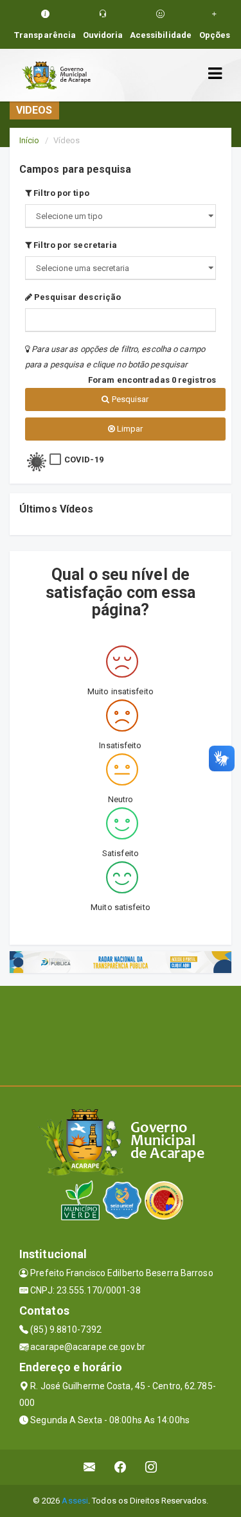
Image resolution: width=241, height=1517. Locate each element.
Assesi (75, 1500)
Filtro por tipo (60, 193)
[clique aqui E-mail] (89, 1467)
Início (29, 140)
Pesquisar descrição (76, 297)
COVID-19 (83, 459)
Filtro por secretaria (74, 245)
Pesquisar (129, 399)
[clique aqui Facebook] (120, 1467)
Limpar (129, 429)
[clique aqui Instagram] (151, 1467)
